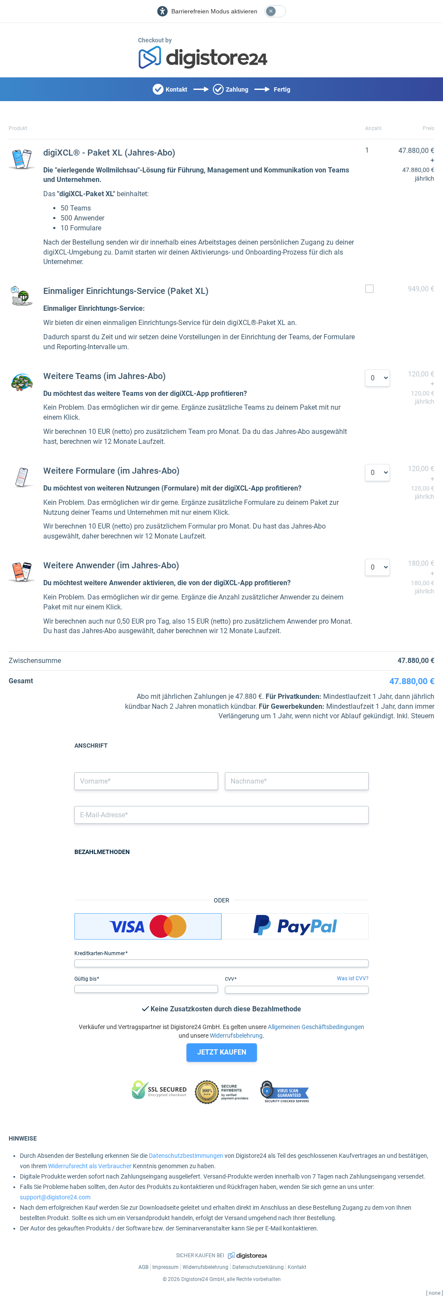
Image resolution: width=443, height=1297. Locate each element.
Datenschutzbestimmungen (186, 1155)
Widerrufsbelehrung (236, 1035)
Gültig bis (86, 979)
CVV (230, 979)
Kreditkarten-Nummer (100, 953)
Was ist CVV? (353, 978)
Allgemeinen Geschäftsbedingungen (316, 1026)
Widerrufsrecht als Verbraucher (90, 1166)
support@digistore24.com (55, 1197)
